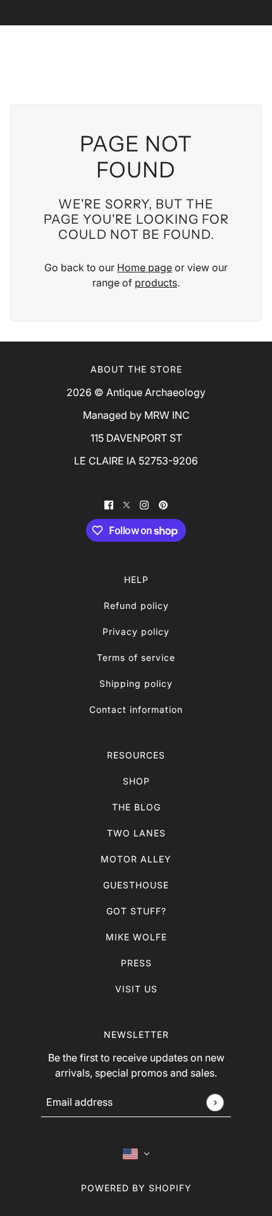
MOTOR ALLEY (136, 859)
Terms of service (136, 657)
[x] (126, 503)
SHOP (136, 781)
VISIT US (136, 988)
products (156, 282)
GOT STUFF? (136, 911)
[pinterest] (163, 503)
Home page (144, 267)
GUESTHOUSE (136, 885)
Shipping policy (136, 683)
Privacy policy (136, 631)
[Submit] (214, 1102)
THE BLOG (136, 807)
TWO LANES (136, 833)
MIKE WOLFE (136, 936)
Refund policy (136, 605)
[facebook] (108, 503)
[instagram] (144, 503)
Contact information (136, 709)
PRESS (136, 962)
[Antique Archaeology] (136, 54)
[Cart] (248, 54)
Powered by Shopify (136, 1187)
